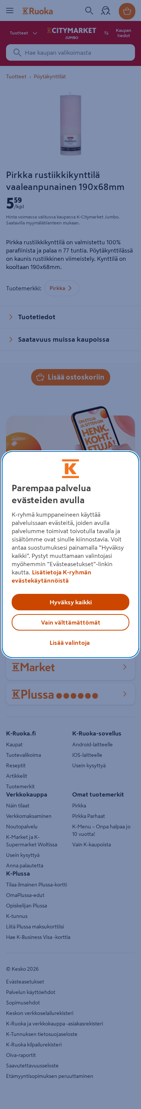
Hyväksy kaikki (71, 602)
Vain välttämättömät (70, 622)
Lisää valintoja (70, 643)
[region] (70, 554)
